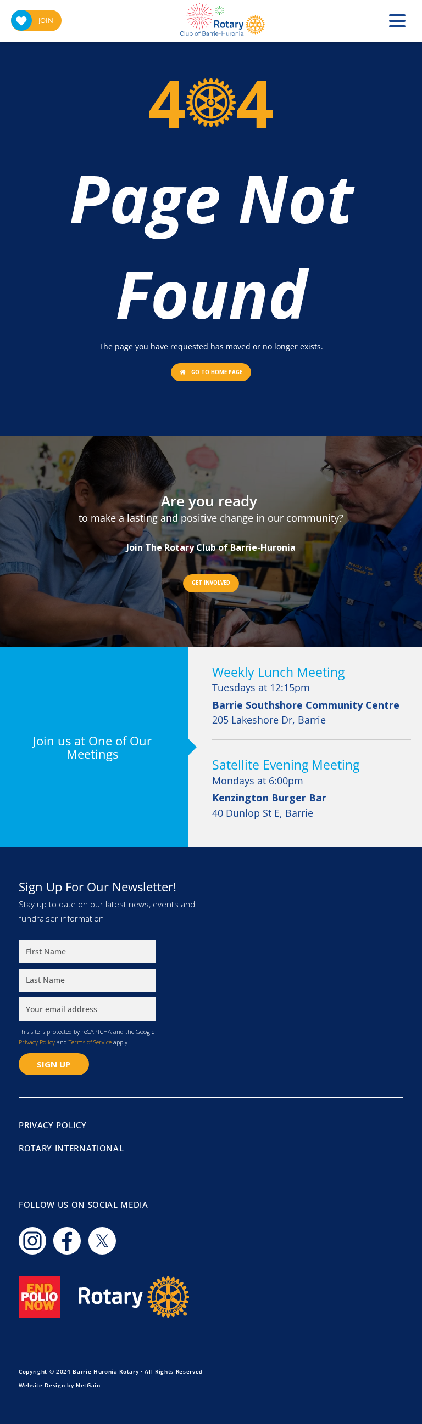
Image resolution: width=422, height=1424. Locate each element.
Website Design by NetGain (60, 1385)
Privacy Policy (37, 1042)
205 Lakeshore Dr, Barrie (305, 712)
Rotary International (71, 1148)
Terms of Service (90, 1042)
